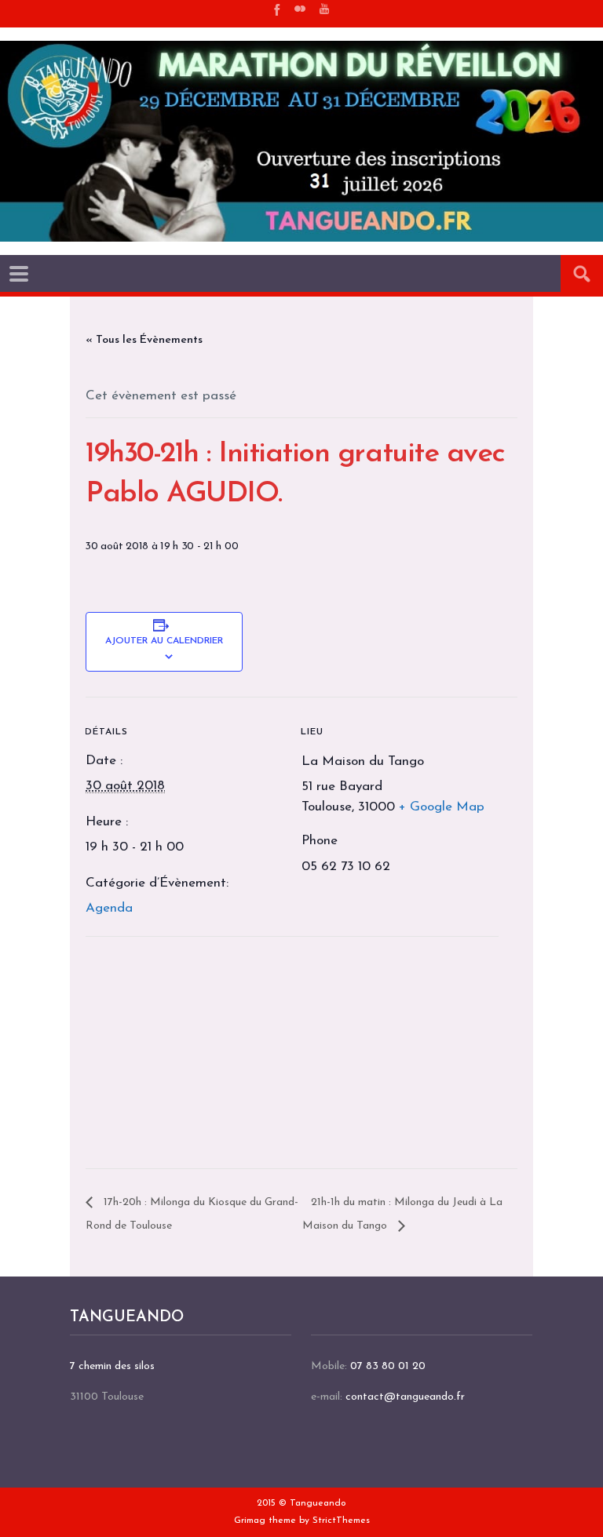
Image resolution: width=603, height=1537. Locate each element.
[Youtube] (324, 8)
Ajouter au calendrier (164, 641)
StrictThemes (341, 1520)
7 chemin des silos (112, 1366)
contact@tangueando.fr (405, 1397)
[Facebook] (275, 8)
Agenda (109, 908)
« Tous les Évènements (144, 340)
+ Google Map (441, 807)
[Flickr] (300, 8)
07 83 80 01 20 (388, 1366)
